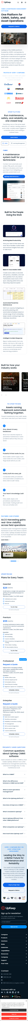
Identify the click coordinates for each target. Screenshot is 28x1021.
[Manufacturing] (10, 381)
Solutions (4, 943)
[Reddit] (19, 994)
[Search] (18, 2)
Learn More (14, 137)
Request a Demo (14, 26)
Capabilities (5, 953)
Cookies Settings (14, 1010)
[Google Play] (16, 998)
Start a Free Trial (14, 887)
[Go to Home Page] (6, 2)
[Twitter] (5, 994)
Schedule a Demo (14, 692)
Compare (4, 936)
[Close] (26, 1000)
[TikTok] (16, 994)
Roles (3, 946)
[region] (14, 1010)
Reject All (14, 1014)
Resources (4, 956)
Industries (4, 949)
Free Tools (4, 965)
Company (4, 959)
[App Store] (5, 998)
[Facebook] (10, 994)
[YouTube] (2, 994)
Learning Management (19, 143)
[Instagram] (8, 994)
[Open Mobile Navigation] (25, 2)
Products (4, 940)
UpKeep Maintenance (11, 176)
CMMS (5, 143)
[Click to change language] (21, 2)
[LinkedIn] (13, 994)
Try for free (14, 609)
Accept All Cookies (14, 1018)
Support (4, 962)
